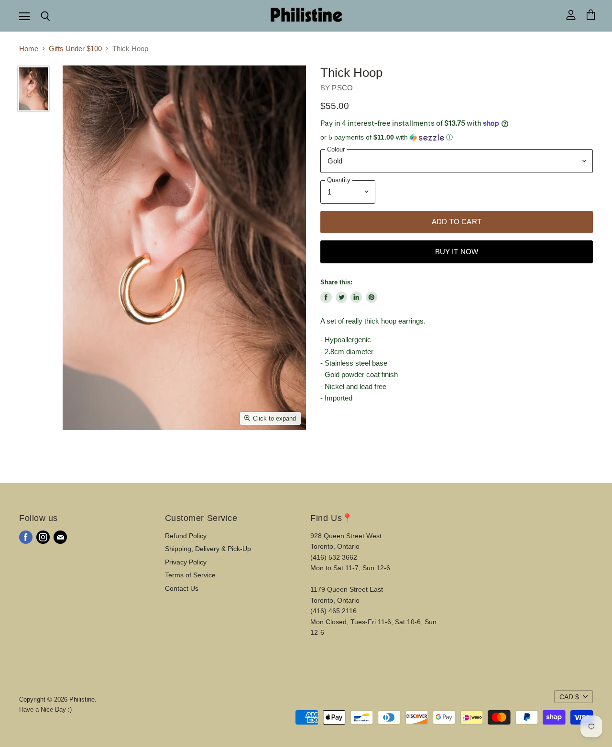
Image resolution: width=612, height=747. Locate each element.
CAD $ (569, 697)
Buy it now (457, 252)
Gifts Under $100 (75, 48)
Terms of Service (190, 575)
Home (28, 48)
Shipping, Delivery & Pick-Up (208, 548)
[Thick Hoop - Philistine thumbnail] (33, 88)
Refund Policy (186, 536)
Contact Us (181, 588)
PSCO (342, 88)
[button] (456, 137)
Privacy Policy (186, 562)
